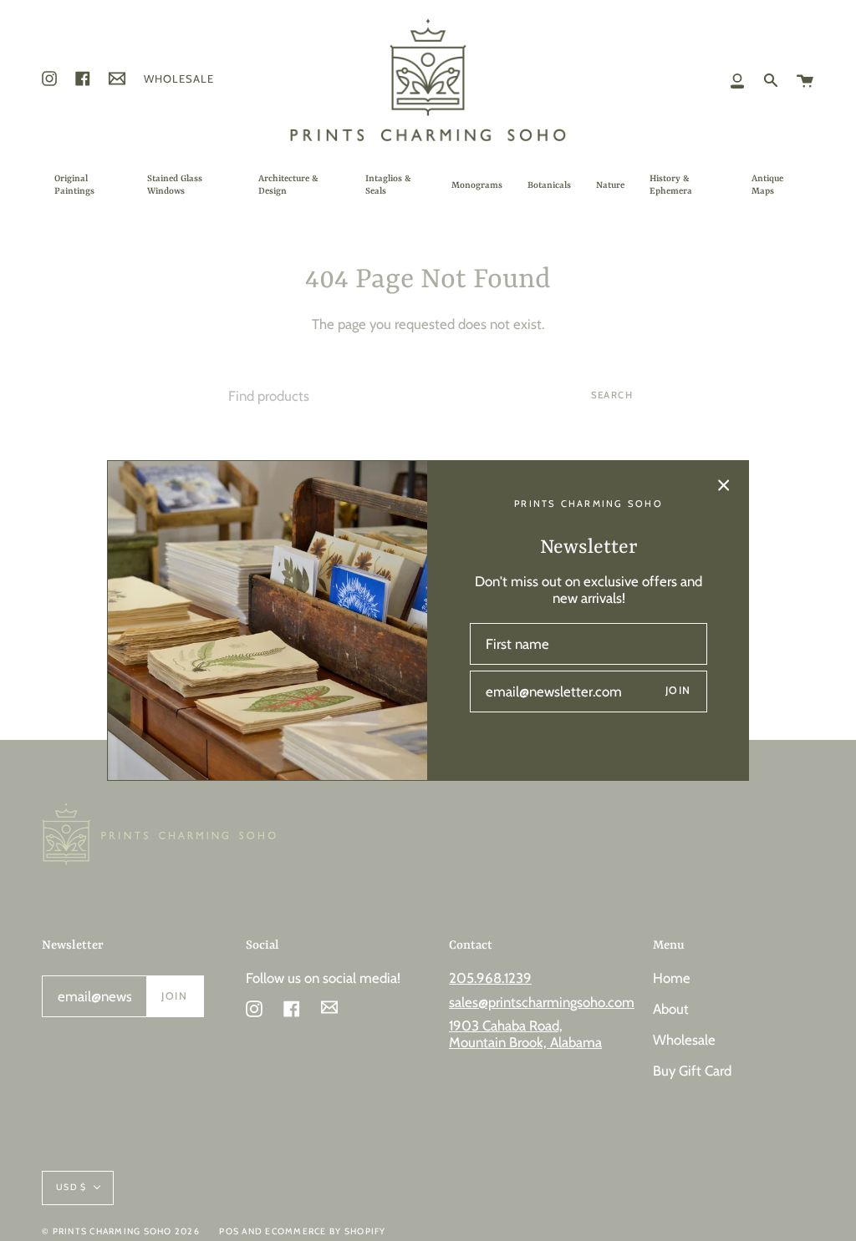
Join (678, 690)
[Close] (724, 485)
